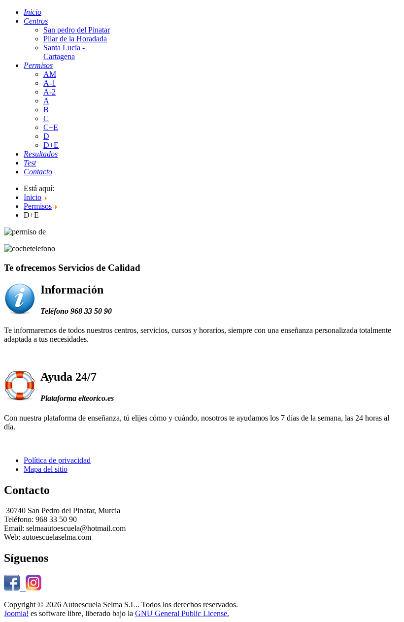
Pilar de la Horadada (75, 38)
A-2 (49, 92)
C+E (50, 127)
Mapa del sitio (45, 469)
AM (49, 74)
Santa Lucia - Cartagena (64, 52)
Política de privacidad (57, 460)
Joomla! (16, 613)
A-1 (49, 83)
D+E (51, 145)
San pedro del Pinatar (76, 30)
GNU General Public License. (182, 613)
